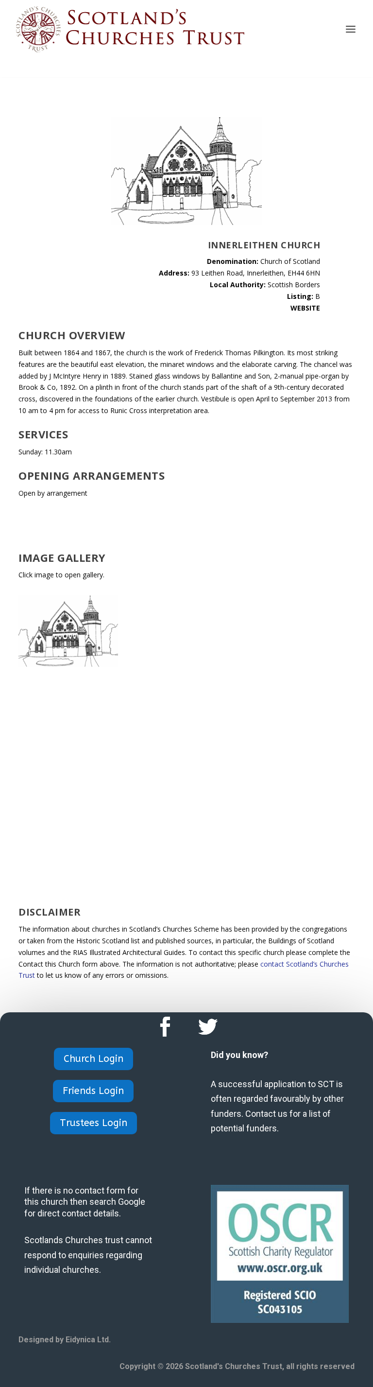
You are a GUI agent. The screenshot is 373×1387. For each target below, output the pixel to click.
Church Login (93, 1058)
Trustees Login (93, 1122)
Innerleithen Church (264, 245)
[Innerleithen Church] (68, 664)
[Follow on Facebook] (165, 1026)
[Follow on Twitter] (207, 1026)
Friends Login (93, 1090)
